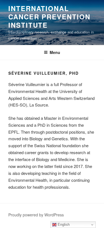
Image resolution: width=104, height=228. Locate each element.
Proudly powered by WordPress (36, 214)
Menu (55, 52)
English (63, 224)
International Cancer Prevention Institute (49, 17)
